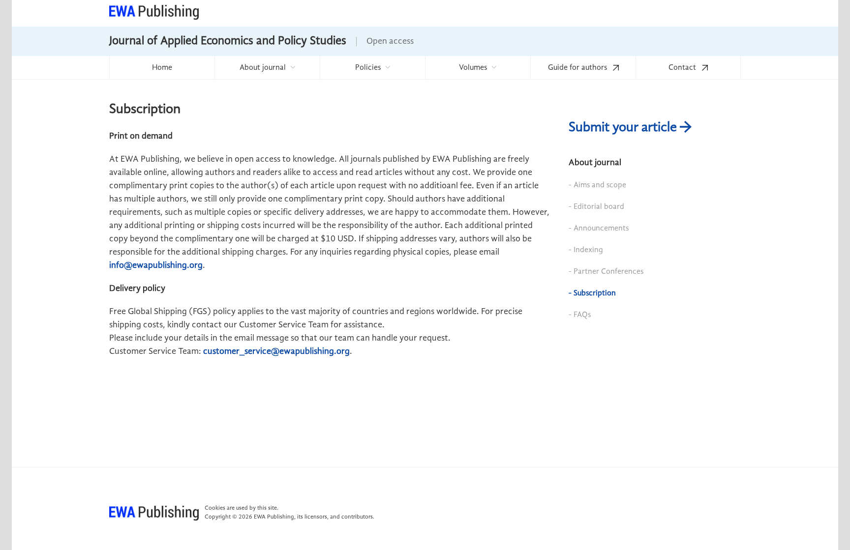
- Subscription (592, 293)
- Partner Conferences (606, 272)
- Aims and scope (597, 185)
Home (162, 68)
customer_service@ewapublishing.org (276, 351)
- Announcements (599, 228)
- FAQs (580, 315)
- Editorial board (596, 207)
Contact (683, 68)
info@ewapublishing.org (156, 265)
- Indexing (586, 250)
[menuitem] (161, 67)
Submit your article (624, 128)
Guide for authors (578, 68)
